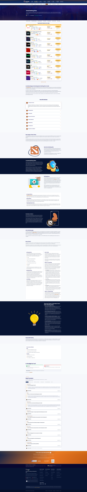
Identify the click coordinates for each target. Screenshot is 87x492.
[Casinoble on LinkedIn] (40, 484)
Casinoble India (28, 87)
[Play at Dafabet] (28, 50)
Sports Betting (41, 472)
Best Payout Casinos (59, 477)
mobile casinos (35, 232)
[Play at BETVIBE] (28, 78)
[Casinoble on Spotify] (45, 484)
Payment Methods (42, 477)
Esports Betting (52, 470)
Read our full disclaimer (37, 487)
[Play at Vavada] (28, 28)
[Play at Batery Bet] (28, 72)
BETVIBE (32, 76)
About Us (46, 470)
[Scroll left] (30, 4)
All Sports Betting (53, 472)
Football (52, 477)
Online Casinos (41, 470)
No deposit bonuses (29, 195)
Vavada (32, 26)
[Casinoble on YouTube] (42, 484)
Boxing (51, 475)
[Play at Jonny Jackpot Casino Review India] (28, 33)
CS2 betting (30, 372)
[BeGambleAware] (40, 461)
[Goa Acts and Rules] (53, 461)
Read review (58, 39)
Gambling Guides (42, 480)
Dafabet (32, 48)
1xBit (31, 65)
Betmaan (32, 37)
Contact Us (46, 475)
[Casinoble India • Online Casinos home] (26, 1)
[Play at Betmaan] (28, 39)
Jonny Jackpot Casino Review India (36, 31)
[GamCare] (34, 461)
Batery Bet (32, 70)
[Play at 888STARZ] (28, 45)
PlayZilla (32, 59)
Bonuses (55, 179)
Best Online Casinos (59, 470)
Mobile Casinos (58, 475)
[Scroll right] (60, 4)
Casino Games (41, 475)
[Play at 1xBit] (28, 67)
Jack (31, 54)
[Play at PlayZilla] (28, 61)
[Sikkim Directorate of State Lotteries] (47, 461)
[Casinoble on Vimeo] (43, 484)
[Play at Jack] (28, 56)
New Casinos (58, 472)
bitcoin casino (56, 294)
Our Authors (46, 472)
